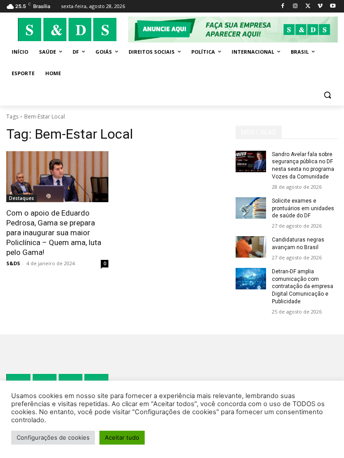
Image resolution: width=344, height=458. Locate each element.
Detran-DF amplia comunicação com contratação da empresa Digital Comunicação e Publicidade (302, 286)
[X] (308, 6)
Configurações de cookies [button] (53, 437)
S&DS (13, 263)
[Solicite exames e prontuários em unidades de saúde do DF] (251, 208)
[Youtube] (332, 6)
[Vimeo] (320, 6)
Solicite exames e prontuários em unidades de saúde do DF (303, 208)
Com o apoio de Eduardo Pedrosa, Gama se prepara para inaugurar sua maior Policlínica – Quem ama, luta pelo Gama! (53, 232)
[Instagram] (295, 6)
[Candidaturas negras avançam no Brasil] (251, 247)
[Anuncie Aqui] (233, 29)
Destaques (21, 198)
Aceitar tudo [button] (122, 437)
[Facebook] (283, 6)
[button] (327, 95)
